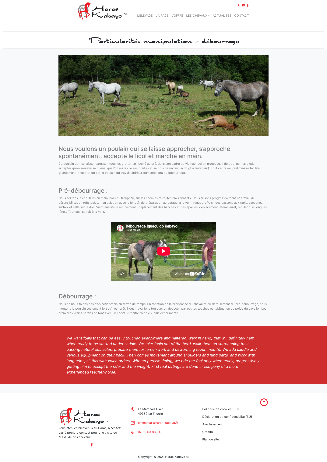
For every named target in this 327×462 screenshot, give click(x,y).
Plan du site (210, 439)
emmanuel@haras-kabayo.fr (158, 423)
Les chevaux (196, 15)
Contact (241, 15)
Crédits (207, 432)
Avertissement (212, 424)
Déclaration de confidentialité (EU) (227, 417)
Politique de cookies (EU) (220, 409)
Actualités (222, 15)
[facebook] (239, 5)
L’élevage (145, 15)
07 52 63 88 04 (149, 432)
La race (162, 15)
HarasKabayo (106, 10)
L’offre (177, 15)
